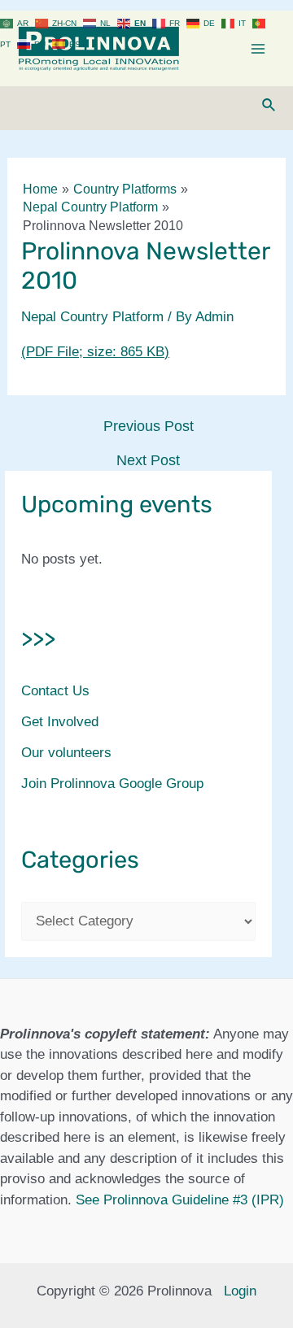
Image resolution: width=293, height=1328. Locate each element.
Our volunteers (66, 752)
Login (240, 1291)
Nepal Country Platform (92, 316)
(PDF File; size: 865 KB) (95, 351)
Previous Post (148, 426)
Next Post (148, 460)
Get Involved (59, 721)
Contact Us (55, 691)
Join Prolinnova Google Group (112, 783)
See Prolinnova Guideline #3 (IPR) (180, 1200)
